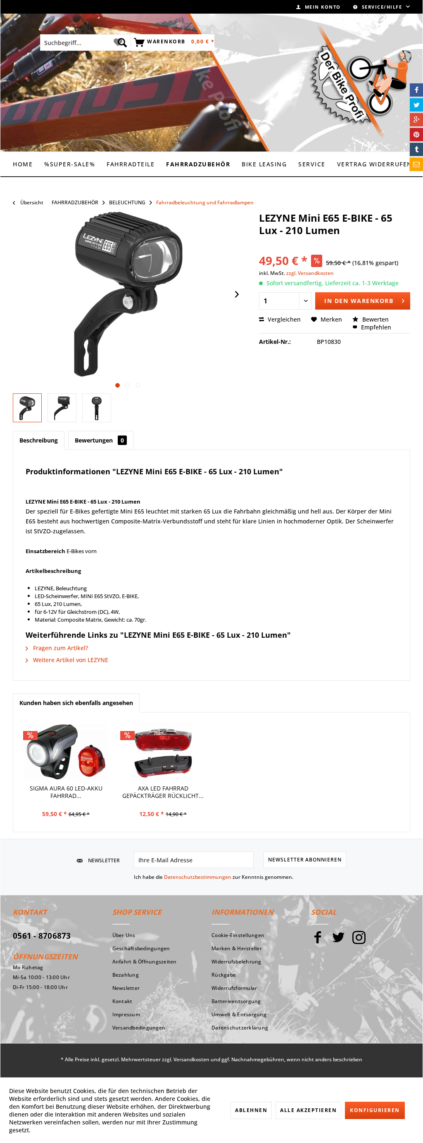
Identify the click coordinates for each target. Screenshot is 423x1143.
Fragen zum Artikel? (59, 648)
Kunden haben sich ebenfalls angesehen (76, 703)
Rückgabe (224, 974)
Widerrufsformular (234, 988)
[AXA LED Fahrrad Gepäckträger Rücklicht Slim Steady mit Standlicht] (163, 752)
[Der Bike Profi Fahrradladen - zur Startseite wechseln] (360, 82)
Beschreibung (38, 440)
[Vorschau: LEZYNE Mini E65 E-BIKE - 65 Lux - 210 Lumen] (62, 407)
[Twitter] (338, 941)
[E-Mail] (416, 164)
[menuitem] (318, 7)
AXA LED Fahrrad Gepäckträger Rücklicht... (163, 792)
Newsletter (126, 988)
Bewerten (375, 319)
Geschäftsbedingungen (141, 948)
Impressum (126, 1014)
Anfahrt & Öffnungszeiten (144, 961)
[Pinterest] (416, 134)
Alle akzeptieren (308, 1110)
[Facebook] (317, 941)
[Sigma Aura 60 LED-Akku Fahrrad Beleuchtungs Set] (66, 752)
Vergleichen (283, 319)
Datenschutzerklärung (240, 1027)
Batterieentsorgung (236, 1001)
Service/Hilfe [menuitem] (382, 7)
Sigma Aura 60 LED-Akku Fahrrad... (66, 792)
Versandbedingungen (139, 1027)
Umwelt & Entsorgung (239, 1014)
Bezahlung (125, 974)
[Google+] (416, 119)
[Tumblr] (416, 149)
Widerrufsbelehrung (236, 961)
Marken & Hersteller (237, 948)
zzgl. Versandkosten (310, 273)
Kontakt (122, 1001)
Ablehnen (251, 1110)
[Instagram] (359, 941)
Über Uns (123, 935)
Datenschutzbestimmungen (197, 876)
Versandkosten (191, 1059)
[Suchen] (122, 42)
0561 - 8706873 (42, 935)
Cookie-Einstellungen (238, 935)
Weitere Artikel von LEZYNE (69, 660)
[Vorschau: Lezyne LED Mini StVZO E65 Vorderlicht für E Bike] (27, 407)
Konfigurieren (375, 1110)
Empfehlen (375, 327)
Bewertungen (99, 440)
